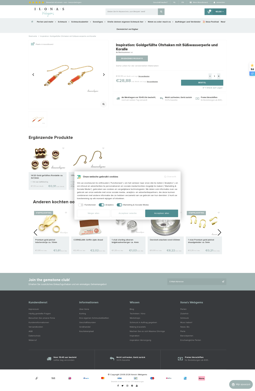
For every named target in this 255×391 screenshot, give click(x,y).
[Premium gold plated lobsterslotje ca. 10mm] (51, 223)
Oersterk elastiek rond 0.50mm (165, 240)
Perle (182, 331)
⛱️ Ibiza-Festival (211, 22)
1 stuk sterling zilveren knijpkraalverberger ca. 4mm (125, 241)
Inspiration (134, 336)
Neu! (223, 22)
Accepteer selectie (128, 213)
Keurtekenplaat (86, 331)
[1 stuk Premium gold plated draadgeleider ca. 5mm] (204, 223)
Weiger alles (93, 213)
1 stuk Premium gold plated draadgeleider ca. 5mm (201, 241)
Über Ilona (84, 309)
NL (174, 2)
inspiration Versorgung (140, 340)
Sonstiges (98, 22)
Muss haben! (186, 322)
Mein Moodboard (200, 2)
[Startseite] (32, 22)
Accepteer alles (161, 213)
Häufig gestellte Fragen (40, 314)
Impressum (34, 309)
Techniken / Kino (137, 314)
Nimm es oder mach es (159, 22)
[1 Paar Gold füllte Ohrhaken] (88, 159)
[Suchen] (161, 11)
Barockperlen (186, 336)
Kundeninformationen (39, 322)
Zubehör (184, 314)
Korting (82, 314)
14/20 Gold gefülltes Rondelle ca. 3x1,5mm (47, 176)
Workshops (135, 318)
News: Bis (184, 327)
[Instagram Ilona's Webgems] (127, 385)
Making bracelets (138, 327)
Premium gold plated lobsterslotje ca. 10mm (46, 241)
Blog (132, 309)
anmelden (220, 2)
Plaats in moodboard (44, 44)
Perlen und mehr (45, 22)
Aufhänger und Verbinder (188, 22)
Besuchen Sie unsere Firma (42, 318)
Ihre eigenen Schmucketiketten (94, 318)
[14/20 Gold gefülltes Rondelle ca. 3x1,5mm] (48, 159)
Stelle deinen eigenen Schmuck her (125, 22)
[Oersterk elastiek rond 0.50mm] (166, 223)
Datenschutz (34, 336)
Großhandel (84, 327)
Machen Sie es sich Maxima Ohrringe (147, 331)
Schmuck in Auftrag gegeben (143, 322)
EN (183, 2)
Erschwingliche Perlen (190, 340)
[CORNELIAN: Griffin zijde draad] (89, 223)
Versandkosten (143, 76)
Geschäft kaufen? (160, 2)
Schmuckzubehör (80, 22)
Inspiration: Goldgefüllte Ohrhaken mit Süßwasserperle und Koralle (68, 36)
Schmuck (62, 22)
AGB (31, 331)
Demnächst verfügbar (127, 29)
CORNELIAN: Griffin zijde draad (88, 240)
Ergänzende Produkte (132, 58)
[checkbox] (86, 204)
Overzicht (171, 177)
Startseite (33, 36)
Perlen (183, 309)
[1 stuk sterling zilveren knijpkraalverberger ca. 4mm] (127, 223)
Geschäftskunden (87, 322)
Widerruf (33, 340)
